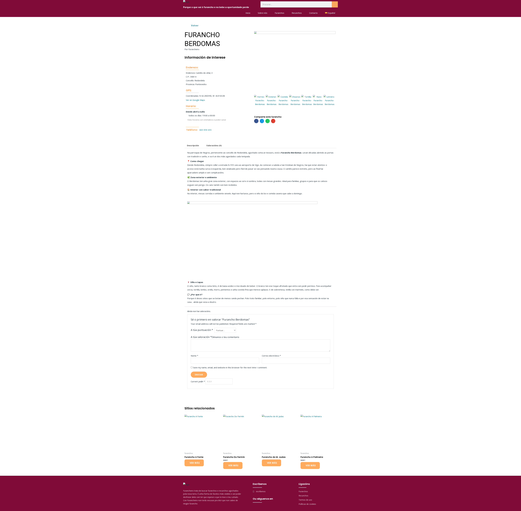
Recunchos (297, 13)
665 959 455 (205, 129)
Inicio (248, 13)
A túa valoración (201, 337)
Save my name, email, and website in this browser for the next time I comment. (230, 367)
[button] (257, 100)
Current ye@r (198, 381)
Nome (194, 355)
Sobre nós (262, 13)
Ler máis (194, 462)
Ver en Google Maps (195, 100)
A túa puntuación (202, 330)
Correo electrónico (271, 355)
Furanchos (279, 13)
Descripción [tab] (193, 145)
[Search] (335, 4)
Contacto (313, 13)
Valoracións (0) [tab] (214, 145)
